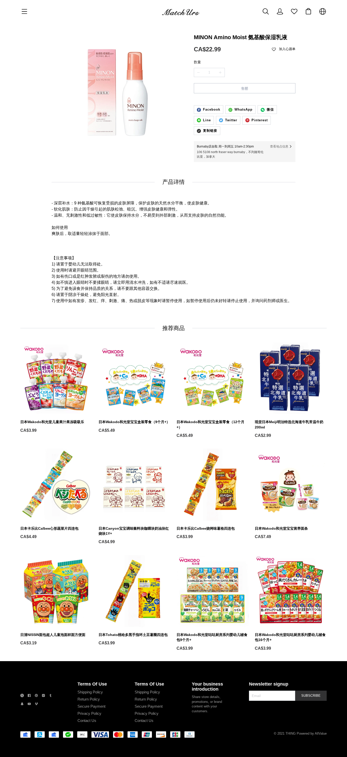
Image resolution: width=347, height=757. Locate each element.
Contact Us (86, 720)
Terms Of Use (92, 684)
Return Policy (88, 699)
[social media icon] (22, 696)
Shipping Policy (90, 692)
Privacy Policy (89, 713)
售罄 (244, 88)
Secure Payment (91, 706)
